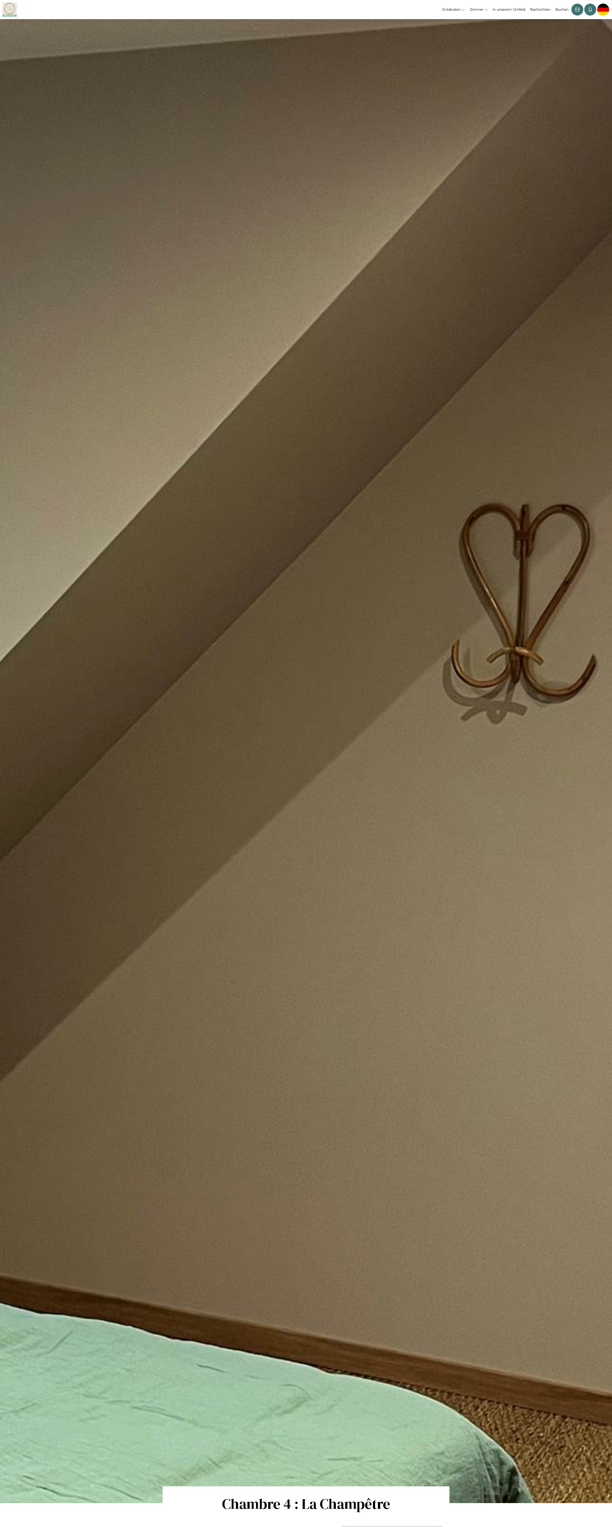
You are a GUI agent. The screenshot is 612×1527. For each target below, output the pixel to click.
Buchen (561, 9)
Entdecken (452, 9)
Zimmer (477, 9)
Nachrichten (540, 9)
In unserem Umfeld (508, 9)
